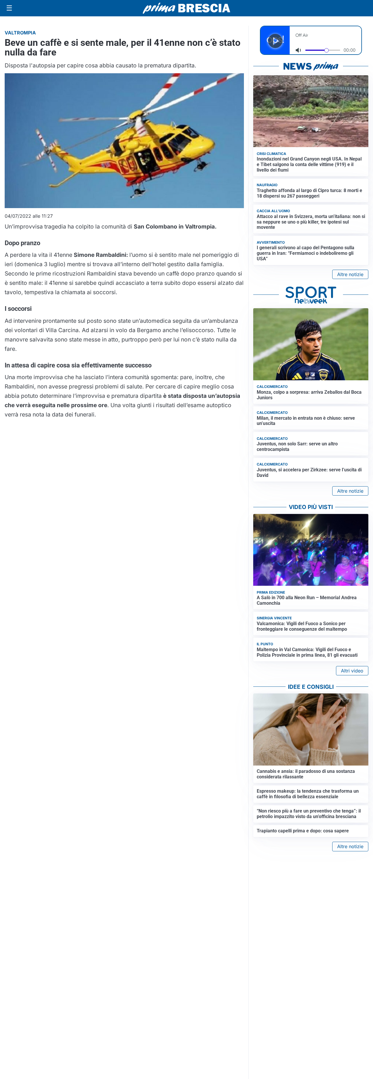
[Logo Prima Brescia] (186, 8)
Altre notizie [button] (350, 274)
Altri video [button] (352, 671)
